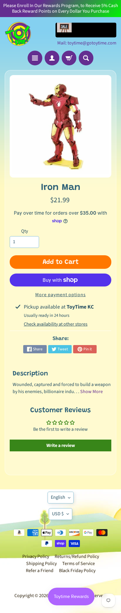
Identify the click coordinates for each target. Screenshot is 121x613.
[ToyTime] (18, 34)
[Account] (52, 58)
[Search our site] (86, 58)
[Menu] (35, 58)
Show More (91, 391)
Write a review (60, 445)
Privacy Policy (35, 556)
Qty (24, 231)
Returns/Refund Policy (77, 556)
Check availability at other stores (56, 324)
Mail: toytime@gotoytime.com (86, 43)
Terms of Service (78, 563)
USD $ (58, 514)
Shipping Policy (41, 563)
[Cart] (69, 58)
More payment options (60, 294)
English (58, 497)
